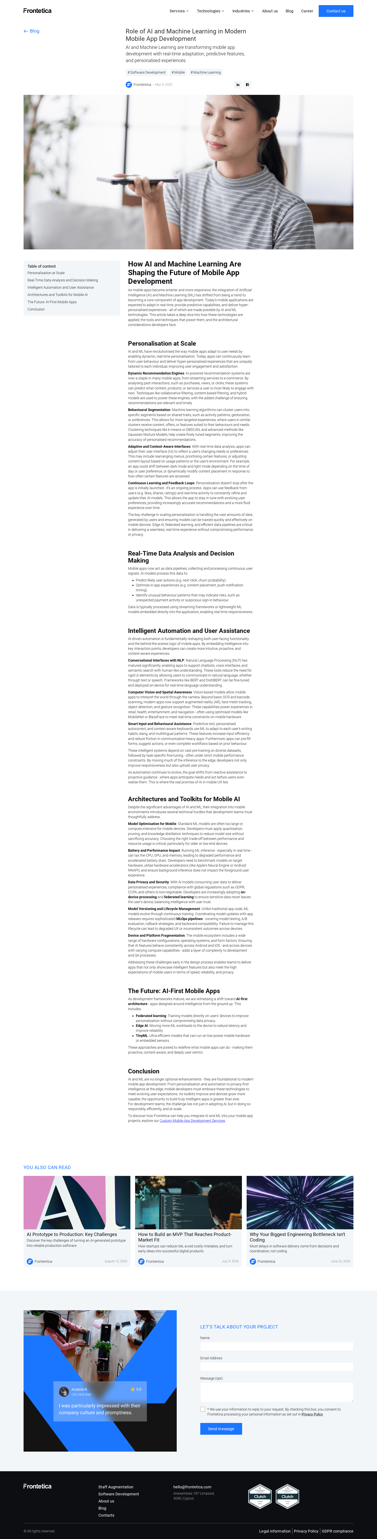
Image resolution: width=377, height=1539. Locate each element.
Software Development (118, 1494)
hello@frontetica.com (192, 1487)
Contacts (106, 1515)
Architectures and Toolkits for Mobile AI (57, 295)
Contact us (336, 11)
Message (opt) (211, 1378)
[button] (179, 11)
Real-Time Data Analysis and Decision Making (62, 280)
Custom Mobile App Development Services (192, 1121)
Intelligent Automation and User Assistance (60, 287)
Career (307, 11)
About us (270, 11)
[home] (37, 10)
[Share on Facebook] (247, 85)
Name (205, 1338)
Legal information (275, 1531)
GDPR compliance (338, 1531)
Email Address (211, 1358)
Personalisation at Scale (46, 273)
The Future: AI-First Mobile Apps (52, 302)
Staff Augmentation (115, 1487)
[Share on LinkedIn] (238, 85)
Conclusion (36, 309)
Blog (289, 11)
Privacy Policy (312, 1414)
